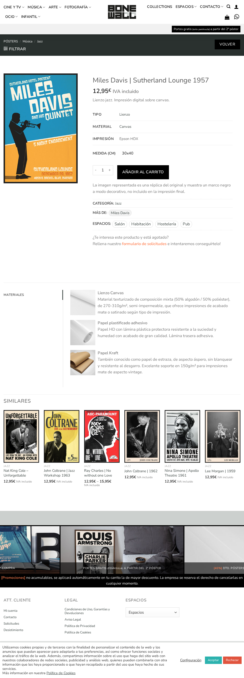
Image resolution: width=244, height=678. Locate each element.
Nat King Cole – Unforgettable (16, 473)
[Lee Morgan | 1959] (222, 436)
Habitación (141, 224)
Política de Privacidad (80, 626)
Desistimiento (13, 630)
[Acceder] (236, 6)
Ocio (10, 16)
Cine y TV (12, 7)
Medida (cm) (104, 153)
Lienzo (124, 114)
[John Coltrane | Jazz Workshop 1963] (61, 436)
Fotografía (76, 7)
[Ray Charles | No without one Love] (102, 436)
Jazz (40, 41)
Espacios (184, 6)
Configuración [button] (190, 660)
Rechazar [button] (232, 660)
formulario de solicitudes (144, 244)
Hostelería (167, 224)
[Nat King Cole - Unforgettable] (21, 436)
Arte (53, 7)
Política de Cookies (78, 632)
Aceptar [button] (213, 660)
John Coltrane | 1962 (141, 471)
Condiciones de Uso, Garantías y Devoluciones (87, 611)
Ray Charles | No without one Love (98, 473)
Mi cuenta (10, 611)
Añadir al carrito (143, 172)
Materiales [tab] (14, 295)
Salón (120, 224)
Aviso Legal (73, 620)
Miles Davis (120, 213)
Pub (186, 224)
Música (35, 7)
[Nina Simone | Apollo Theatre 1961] (182, 436)
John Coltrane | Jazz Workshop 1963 (59, 473)
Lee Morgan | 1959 (220, 471)
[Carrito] (227, 17)
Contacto (210, 6)
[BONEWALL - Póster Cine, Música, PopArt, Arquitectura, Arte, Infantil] (122, 12)
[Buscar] (228, 6)
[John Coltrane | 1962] (142, 436)
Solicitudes (11, 624)
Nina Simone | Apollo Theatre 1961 (182, 473)
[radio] (127, 153)
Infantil (29, 16)
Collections (159, 6)
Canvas (125, 126)
